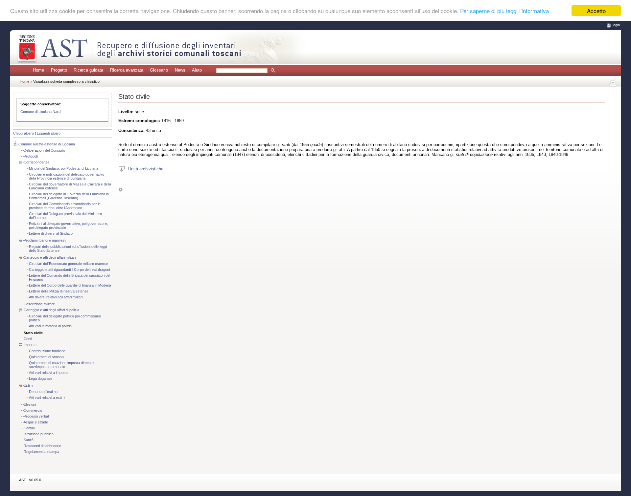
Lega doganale (40, 378)
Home (38, 70)
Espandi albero (48, 133)
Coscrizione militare (39, 304)
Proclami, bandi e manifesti (45, 240)
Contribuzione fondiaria (47, 351)
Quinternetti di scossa (46, 357)
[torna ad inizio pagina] (120, 189)
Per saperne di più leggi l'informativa (504, 11)
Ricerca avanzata (126, 70)
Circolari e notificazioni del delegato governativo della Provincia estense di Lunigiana (66, 176)
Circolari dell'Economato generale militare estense (68, 264)
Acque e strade (36, 422)
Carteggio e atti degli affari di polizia (51, 310)
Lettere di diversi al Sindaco (51, 233)
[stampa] (613, 84)
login (616, 25)
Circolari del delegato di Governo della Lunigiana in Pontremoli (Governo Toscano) (69, 196)
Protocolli (31, 156)
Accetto (596, 11)
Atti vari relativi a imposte (48, 373)
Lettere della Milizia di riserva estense (58, 291)
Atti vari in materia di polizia (50, 326)
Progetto (59, 70)
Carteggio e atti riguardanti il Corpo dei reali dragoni (69, 269)
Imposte (30, 345)
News (180, 70)
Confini (29, 428)
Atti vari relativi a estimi (47, 397)
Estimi (28, 385)
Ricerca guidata (88, 70)
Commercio (33, 410)
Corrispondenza (36, 162)
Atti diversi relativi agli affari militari (55, 297)
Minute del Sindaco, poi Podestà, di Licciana (63, 168)
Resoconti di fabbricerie (42, 446)
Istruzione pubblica (39, 434)
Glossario (159, 70)
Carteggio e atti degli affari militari (50, 257)
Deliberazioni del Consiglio (44, 150)
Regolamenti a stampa (41, 452)
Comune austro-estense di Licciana (46, 144)
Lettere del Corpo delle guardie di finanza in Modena (70, 285)
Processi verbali (36, 416)
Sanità (29, 440)
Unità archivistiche (145, 168)
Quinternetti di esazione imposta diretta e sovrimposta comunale (61, 365)
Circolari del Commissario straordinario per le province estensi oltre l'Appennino (65, 206)
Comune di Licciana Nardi (40, 112)
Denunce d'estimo (43, 392)
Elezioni (30, 404)
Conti (28, 339)
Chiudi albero (23, 133)
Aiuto (197, 70)
